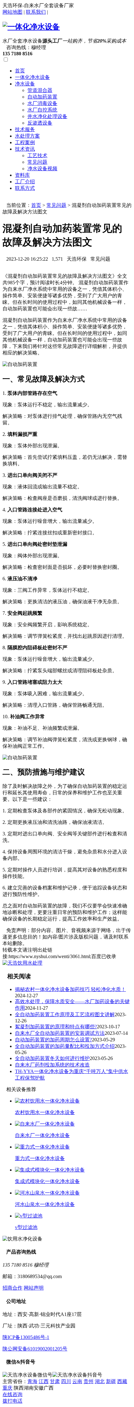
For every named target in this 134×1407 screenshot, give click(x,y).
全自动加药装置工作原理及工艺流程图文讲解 (65, 1014)
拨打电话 (12, 1401)
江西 (44, 1381)
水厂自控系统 (42, 109)
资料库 (22, 175)
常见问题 (37, 162)
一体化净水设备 (32, 77)
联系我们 (36, 12)
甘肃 (55, 1381)
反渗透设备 (39, 123)
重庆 (7, 1388)
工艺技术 (37, 155)
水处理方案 (27, 136)
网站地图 (12, 12)
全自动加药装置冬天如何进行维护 (52, 1058)
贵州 (88, 1381)
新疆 (111, 1381)
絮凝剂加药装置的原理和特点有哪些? (56, 1026)
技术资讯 (25, 149)
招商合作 (12, 1288)
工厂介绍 (25, 181)
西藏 (122, 1381)
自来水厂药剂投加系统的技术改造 (52, 1064)
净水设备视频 (42, 168)
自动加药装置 (42, 96)
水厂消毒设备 (42, 103)
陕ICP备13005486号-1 (25, 1337)
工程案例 (25, 142)
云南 (77, 1381)
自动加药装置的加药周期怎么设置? (53, 1039)
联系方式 (25, 188)
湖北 (100, 1381)
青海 (32, 1381)
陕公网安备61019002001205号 (34, 1348)
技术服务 (25, 129)
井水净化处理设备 (47, 116)
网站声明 (34, 1288)
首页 (20, 70)
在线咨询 (12, 1394)
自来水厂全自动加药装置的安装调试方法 (60, 1033)
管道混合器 (39, 90)
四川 (66, 1381)
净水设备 (25, 83)
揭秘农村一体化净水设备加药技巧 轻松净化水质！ (70, 989)
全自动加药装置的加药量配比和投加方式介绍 (65, 1046)
